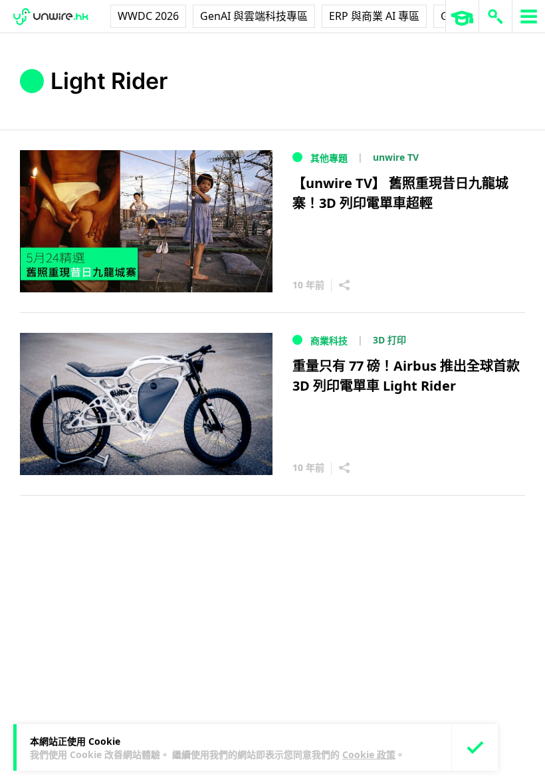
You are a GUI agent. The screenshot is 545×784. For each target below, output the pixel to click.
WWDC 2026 (148, 16)
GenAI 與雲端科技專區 (254, 16)
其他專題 (329, 157)
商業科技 (329, 340)
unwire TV (396, 157)
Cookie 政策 (368, 754)
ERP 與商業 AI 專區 (374, 16)
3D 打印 (389, 340)
